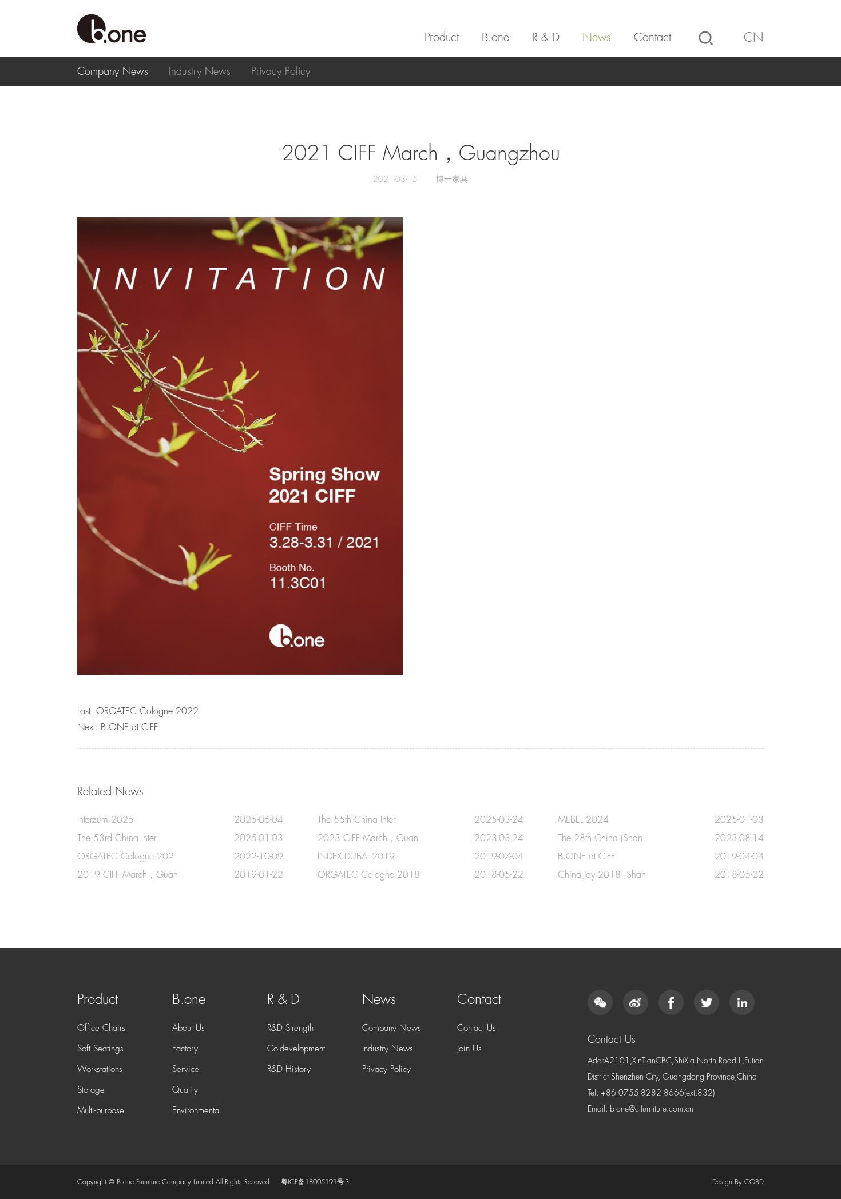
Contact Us (476, 1028)
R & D (546, 37)
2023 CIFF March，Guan (368, 838)
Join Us (469, 1049)
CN (754, 37)
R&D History (289, 1069)
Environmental (196, 1110)
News (596, 37)
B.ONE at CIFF (129, 727)
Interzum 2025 (105, 819)
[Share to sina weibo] (635, 1002)
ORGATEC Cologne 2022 (147, 711)
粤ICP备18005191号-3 (315, 1181)
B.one (495, 37)
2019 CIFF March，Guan (127, 874)
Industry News (200, 71)
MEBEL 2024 (583, 819)
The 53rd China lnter (116, 838)
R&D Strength (290, 1028)
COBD (754, 1181)
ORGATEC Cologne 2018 (369, 874)
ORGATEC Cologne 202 (125, 856)
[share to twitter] (706, 1002)
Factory (185, 1049)
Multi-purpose (100, 1110)
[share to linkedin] (742, 1002)
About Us (188, 1028)
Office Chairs (101, 1028)
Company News (112, 71)
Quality (185, 1090)
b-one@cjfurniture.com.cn (651, 1109)
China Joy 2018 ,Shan (602, 874)
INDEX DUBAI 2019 (356, 856)
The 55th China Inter (356, 819)
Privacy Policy (280, 71)
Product (442, 37)
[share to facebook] (671, 1002)
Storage (91, 1090)
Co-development (296, 1049)
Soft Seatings (100, 1049)
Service (185, 1069)
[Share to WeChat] (600, 1002)
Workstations (99, 1069)
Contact (652, 37)
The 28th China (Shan (600, 838)
